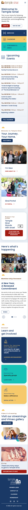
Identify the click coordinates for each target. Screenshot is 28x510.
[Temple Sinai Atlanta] (9, 3)
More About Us (10, 171)
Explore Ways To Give (10, 471)
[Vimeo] (17, 501)
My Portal (8, 204)
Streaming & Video (12, 46)
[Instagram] (10, 501)
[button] (3, 317)
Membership (14, 497)
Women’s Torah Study (9, 106)
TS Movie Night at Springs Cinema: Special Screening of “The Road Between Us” (10, 88)
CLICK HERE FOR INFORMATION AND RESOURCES (14, 233)
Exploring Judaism (7, 112)
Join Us (5, 26)
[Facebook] (14, 501)
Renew (5, 312)
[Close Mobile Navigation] (25, 3)
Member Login (14, 487)
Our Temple (7, 140)
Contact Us (14, 491)
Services (10, 33)
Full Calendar (8, 119)
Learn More (8, 380)
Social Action (8, 400)
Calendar (11, 39)
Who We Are (16, 26)
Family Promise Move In (9, 70)
